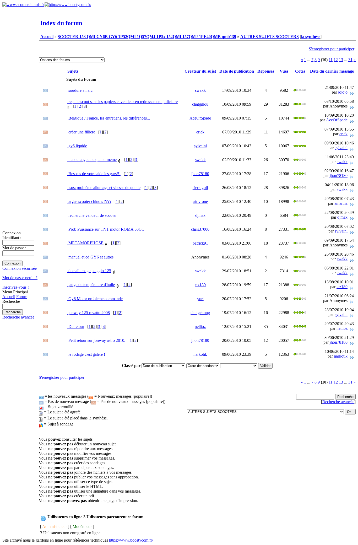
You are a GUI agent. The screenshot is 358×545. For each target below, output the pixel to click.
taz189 (200, 285)
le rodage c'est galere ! (86, 354)
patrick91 (200, 243)
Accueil (8, 296)
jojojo (343, 92)
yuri (200, 298)
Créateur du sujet (200, 71)
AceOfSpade (200, 118)
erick (200, 132)
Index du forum (61, 23)
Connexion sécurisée (19, 268)
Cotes (300, 71)
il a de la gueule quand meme (92, 159)
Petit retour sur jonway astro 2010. (96, 340)
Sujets (72, 71)
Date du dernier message (332, 71)
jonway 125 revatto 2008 (88, 312)
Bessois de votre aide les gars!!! (94, 173)
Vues (284, 71)
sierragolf (200, 187)
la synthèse (310, 36)
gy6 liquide (77, 146)
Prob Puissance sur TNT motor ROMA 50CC (105, 229)
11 (331, 59)
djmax (200, 215)
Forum (21, 296)
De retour (75, 326)
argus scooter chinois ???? (89, 201)
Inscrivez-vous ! (15, 287)
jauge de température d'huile (91, 284)
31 (350, 59)
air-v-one (200, 201)
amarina (341, 203)
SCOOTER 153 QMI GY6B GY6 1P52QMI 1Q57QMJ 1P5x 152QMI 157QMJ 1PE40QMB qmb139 (147, 36)
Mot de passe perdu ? (19, 278)
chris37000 (200, 229)
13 (341, 59)
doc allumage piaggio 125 (89, 270)
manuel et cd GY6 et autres (90, 257)
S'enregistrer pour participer (331, 49)
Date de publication (236, 71)
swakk (200, 90)
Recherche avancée (18, 317)
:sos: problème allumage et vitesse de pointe (103, 187)
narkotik (200, 354)
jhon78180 (200, 173)
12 (336, 59)
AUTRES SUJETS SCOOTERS (269, 36)
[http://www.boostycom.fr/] (68, 4)
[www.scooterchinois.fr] (23, 4)
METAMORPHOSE (85, 243)
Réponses (265, 71)
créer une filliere (81, 132)
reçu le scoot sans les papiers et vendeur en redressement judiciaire (122, 101)
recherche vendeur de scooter (92, 215)
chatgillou (200, 104)
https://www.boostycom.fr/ (131, 540)
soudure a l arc (80, 90)
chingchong (200, 312)
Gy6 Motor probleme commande (95, 298)
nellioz (200, 326)
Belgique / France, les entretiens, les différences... (108, 118)
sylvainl (200, 146)
